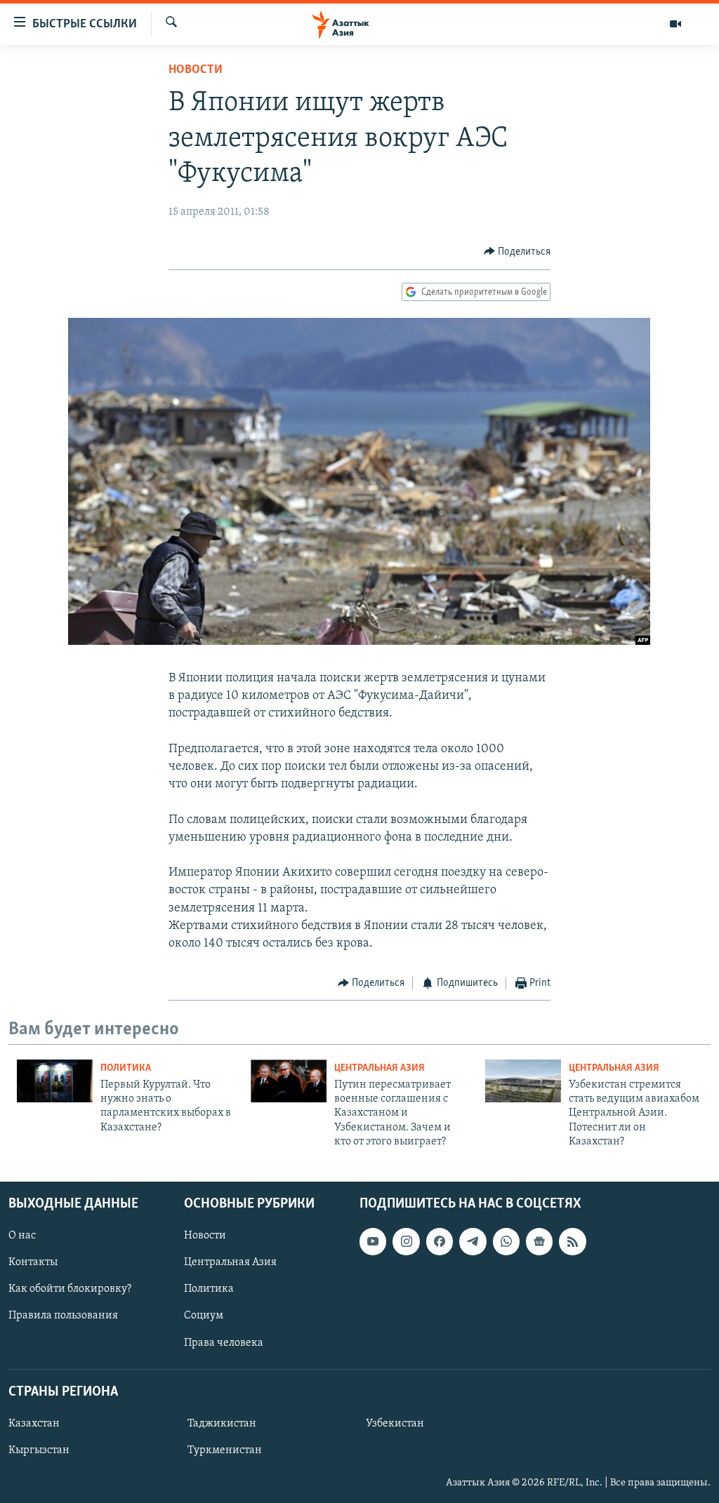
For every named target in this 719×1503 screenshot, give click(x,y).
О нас (22, 1235)
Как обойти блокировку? (69, 1289)
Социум (203, 1315)
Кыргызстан (39, 1450)
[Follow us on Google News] (539, 1241)
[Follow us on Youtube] (373, 1241)
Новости (196, 70)
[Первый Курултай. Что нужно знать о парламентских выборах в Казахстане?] (55, 1081)
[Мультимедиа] (675, 24)
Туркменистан (224, 1450)
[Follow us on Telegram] (472, 1241)
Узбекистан (395, 1423)
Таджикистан (221, 1423)
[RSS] (572, 1241)
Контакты (33, 1262)
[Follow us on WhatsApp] (506, 1241)
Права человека (223, 1342)
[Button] (517, 252)
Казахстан (34, 1423)
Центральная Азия (379, 1068)
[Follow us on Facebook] (439, 1241)
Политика (125, 1068)
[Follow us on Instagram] (406, 1241)
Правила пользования (63, 1315)
